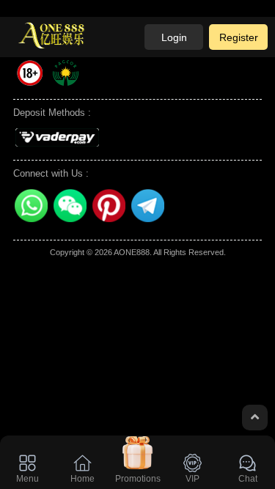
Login (174, 37)
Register (238, 37)
